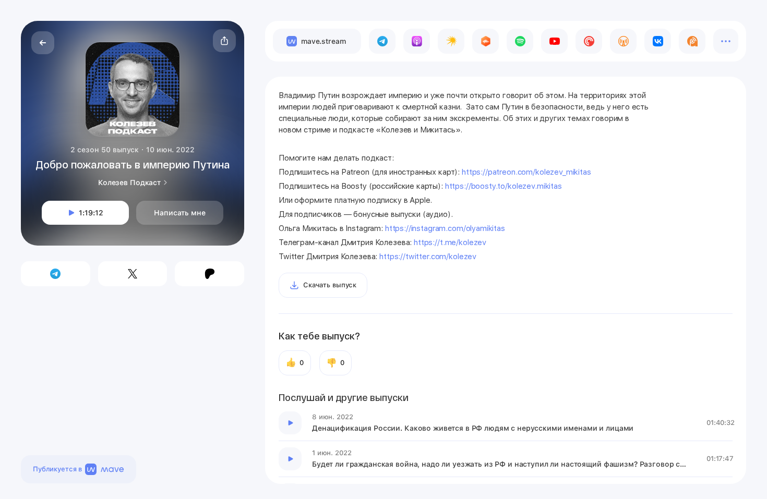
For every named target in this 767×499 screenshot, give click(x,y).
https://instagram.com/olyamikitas (445, 228)
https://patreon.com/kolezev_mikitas (526, 172)
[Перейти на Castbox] (485, 41)
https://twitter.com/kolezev (426, 256)
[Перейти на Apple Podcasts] (416, 41)
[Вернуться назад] (42, 42)
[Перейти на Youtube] (554, 41)
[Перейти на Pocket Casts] (589, 41)
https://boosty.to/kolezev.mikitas (503, 186)
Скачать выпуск (329, 285)
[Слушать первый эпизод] (290, 422)
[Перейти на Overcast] (623, 41)
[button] (224, 40)
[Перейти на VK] (657, 41)
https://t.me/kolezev (449, 242)
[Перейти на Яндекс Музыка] (451, 41)
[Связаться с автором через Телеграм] (55, 273)
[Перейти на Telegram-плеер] (382, 41)
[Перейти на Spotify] (520, 41)
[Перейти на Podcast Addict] (692, 41)
